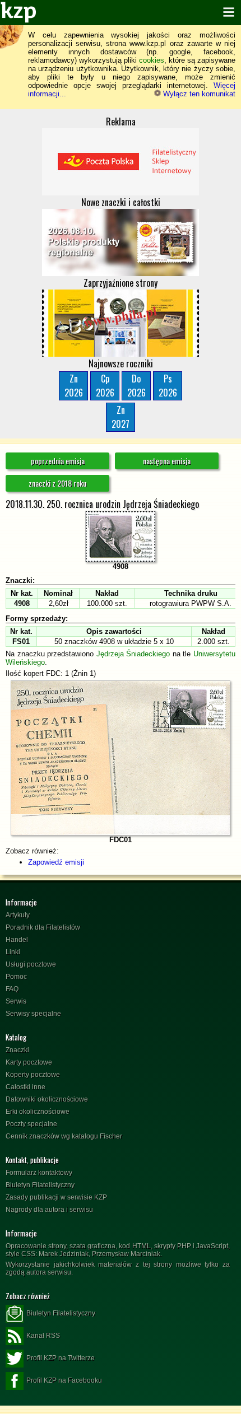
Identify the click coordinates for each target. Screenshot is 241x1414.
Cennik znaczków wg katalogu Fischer (64, 1136)
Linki (13, 952)
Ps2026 (168, 385)
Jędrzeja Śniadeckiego (133, 654)
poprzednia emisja (58, 460)
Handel (17, 940)
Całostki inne (25, 1087)
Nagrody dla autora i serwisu (49, 1210)
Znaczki (17, 1050)
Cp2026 (105, 385)
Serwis (16, 1001)
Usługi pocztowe (31, 964)
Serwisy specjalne (33, 1014)
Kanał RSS (43, 1336)
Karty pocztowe (29, 1062)
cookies (151, 60)
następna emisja (167, 460)
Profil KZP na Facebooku (64, 1380)
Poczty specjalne (31, 1124)
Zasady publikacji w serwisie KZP (56, 1197)
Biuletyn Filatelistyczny (40, 1185)
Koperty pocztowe (33, 1075)
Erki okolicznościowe (37, 1112)
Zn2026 (73, 385)
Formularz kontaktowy (39, 1173)
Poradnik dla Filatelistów (43, 927)
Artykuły (18, 915)
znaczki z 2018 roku (57, 483)
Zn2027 (120, 417)
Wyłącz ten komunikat (198, 94)
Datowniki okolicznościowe (47, 1099)
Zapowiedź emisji (56, 862)
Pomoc (16, 977)
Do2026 (136, 385)
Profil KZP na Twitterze (60, 1358)
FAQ (12, 989)
